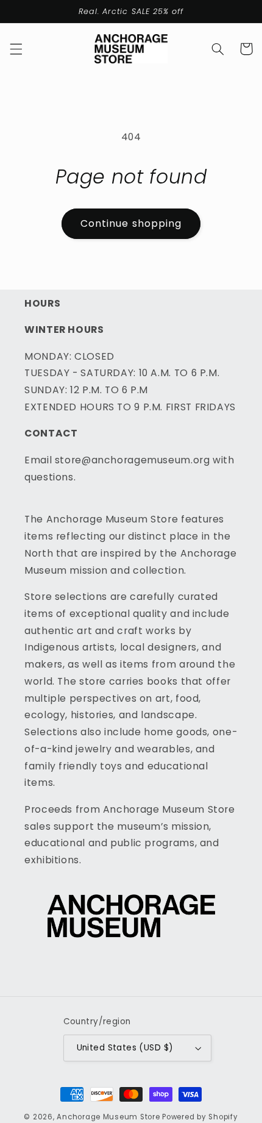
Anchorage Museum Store (108, 1117)
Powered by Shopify (200, 1117)
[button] (16, 49)
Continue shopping (131, 223)
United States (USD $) (125, 1047)
